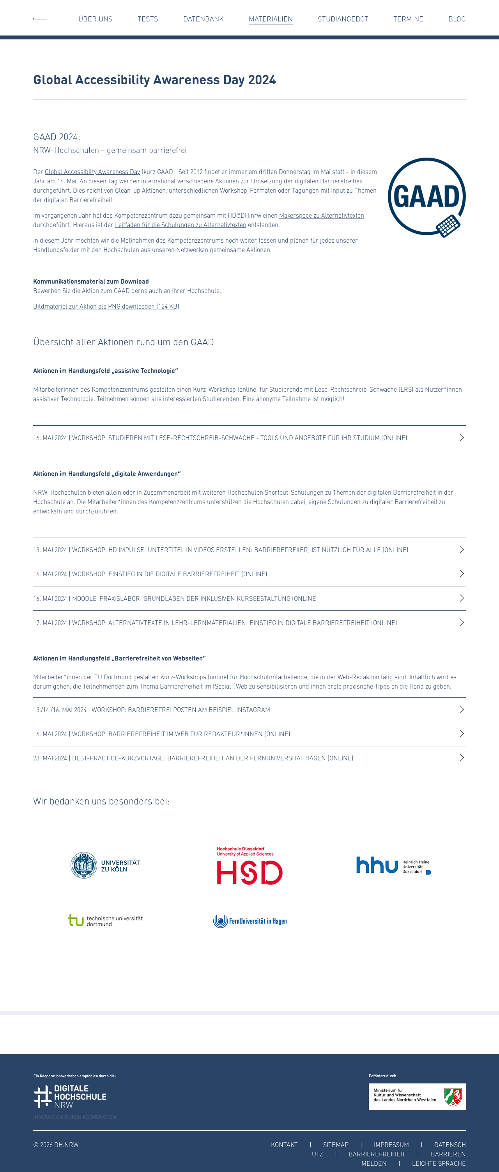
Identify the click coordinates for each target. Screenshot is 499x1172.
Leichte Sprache (439, 1163)
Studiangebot (343, 18)
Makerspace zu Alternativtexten (321, 215)
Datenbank (203, 18)
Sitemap (336, 1144)
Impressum (391, 1144)
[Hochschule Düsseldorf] (249, 865)
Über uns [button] (95, 18)
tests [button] (148, 18)
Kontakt (284, 1144)
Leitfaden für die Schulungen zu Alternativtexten (180, 224)
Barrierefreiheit (377, 1154)
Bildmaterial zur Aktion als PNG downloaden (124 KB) (106, 306)
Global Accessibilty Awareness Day (92, 171)
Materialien (271, 18)
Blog (457, 18)
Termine (408, 18)
